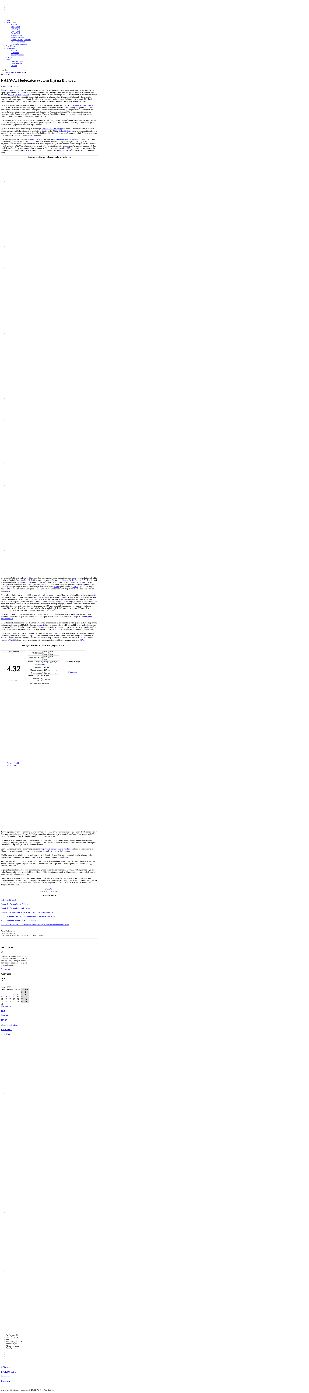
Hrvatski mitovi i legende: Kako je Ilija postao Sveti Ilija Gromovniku (27, 912)
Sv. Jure (26, 95)
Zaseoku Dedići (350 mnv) (72, 580)
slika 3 (85, 582)
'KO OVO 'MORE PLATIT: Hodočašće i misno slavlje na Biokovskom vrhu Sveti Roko (35, 925)
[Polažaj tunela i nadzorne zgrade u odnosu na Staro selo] (52, 214)
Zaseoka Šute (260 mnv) (51, 129)
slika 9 (47, 597)
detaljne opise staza (35, 139)
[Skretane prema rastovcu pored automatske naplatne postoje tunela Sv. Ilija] (52, 171)
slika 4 (43, 584)
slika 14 (57, 633)
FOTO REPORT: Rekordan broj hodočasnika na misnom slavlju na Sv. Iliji (29, 916)
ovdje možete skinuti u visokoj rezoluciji (55, 849)
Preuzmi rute (6, 969)
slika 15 (11, 640)
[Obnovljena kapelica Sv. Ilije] (52, 562)
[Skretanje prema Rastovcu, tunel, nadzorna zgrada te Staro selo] (52, 193)
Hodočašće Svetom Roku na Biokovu (15, 908)
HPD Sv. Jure (15, 72)
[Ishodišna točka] (52, 410)
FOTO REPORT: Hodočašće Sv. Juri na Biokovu (20, 920)
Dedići (44, 665)
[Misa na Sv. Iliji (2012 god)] (5, 90)
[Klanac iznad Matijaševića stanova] (52, 497)
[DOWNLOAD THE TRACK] (72, 669)
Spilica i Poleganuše (66, 131)
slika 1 (69, 148)
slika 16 (83, 640)
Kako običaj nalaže (17, 90)
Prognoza (6, 1381)
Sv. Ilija (11, 95)
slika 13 (42, 625)
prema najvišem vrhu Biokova (62, 139)
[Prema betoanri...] (52, 301)
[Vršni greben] (52, 540)
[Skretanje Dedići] (52, 236)
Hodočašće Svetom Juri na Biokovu (14, 904)
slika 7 (9, 589)
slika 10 (37, 599)
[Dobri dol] (52, 475)
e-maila (80, 617)
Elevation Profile (13, 763)
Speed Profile (12, 765)
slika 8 (60, 150)
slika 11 (64, 599)
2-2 (29, 580)
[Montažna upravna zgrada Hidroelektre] (52, 345)
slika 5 (26, 150)
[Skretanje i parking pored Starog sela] (52, 366)
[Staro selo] (52, 388)
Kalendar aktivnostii (8, 900)
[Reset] (25, 70)
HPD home (5, 72)
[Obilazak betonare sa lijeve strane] (52, 323)
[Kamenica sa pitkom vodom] (52, 518)
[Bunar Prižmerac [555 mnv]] (52, 453)
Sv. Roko (18, 95)
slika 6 (75, 587)
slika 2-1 (23, 580)
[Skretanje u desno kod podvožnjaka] (52, 280)
